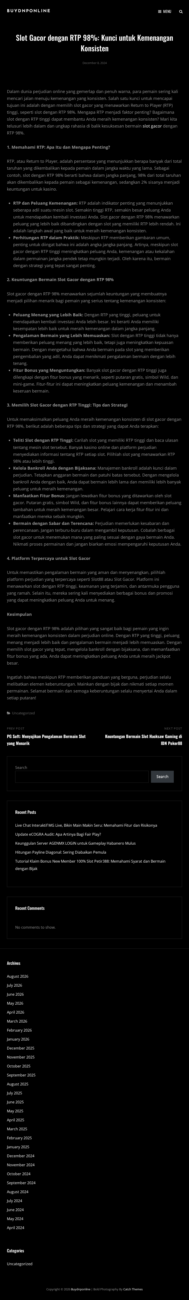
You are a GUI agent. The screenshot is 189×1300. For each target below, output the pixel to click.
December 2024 (20, 1155)
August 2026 (17, 976)
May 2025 (15, 1111)
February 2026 (19, 1030)
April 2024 (15, 1227)
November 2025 (21, 1057)
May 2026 (15, 1003)
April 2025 (15, 1120)
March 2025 (17, 1128)
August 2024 (17, 1191)
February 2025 (19, 1137)
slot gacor (152, 126)
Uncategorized (23, 713)
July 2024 (14, 1200)
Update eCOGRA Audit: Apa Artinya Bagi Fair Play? (58, 834)
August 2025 (17, 1084)
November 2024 (21, 1164)
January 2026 (18, 1039)
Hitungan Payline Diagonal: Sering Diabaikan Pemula (60, 852)
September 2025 (21, 1075)
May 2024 (15, 1218)
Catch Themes (133, 1289)
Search (21, 767)
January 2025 (18, 1146)
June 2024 (15, 1209)
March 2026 (17, 1021)
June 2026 (15, 994)
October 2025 (18, 1066)
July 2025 (14, 1093)
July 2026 (14, 985)
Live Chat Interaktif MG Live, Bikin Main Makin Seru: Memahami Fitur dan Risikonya (86, 825)
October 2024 (18, 1173)
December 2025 (20, 1048)
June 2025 (15, 1102)
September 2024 (21, 1182)
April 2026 (15, 1012)
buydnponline (29, 11)
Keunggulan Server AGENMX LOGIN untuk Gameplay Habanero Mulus (75, 843)
